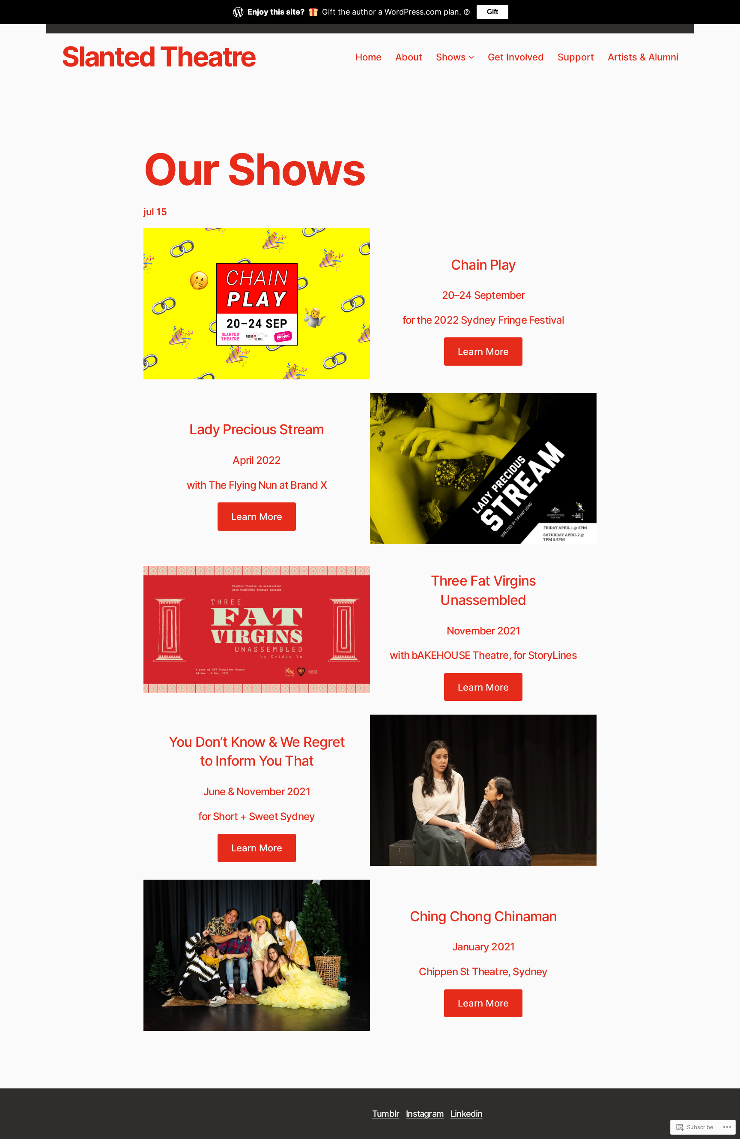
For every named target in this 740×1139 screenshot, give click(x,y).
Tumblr (385, 1114)
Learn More (483, 351)
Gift (492, 11)
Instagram (425, 1114)
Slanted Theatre (158, 56)
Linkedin (467, 1114)
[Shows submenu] (471, 57)
